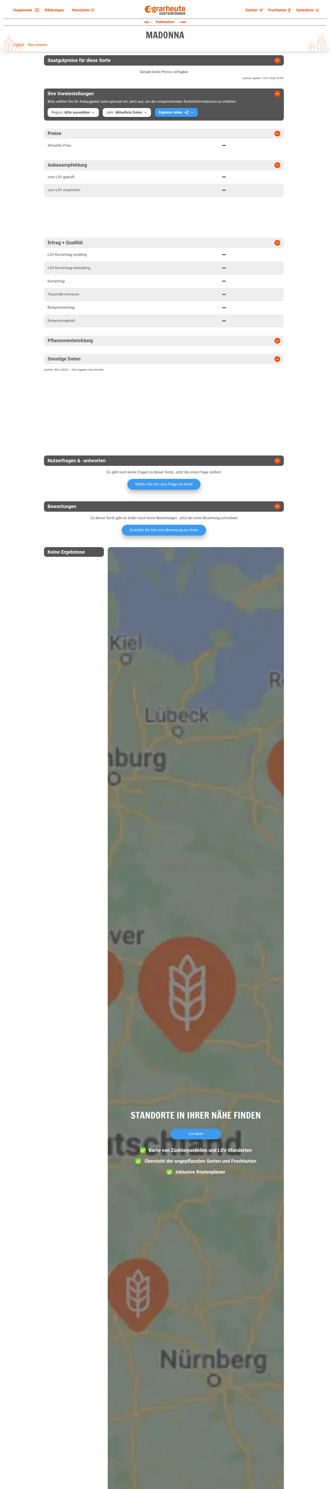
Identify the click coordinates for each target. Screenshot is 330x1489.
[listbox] (25, 10)
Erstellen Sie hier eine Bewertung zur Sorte (164, 530)
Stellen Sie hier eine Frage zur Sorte (164, 484)
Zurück (18, 45)
